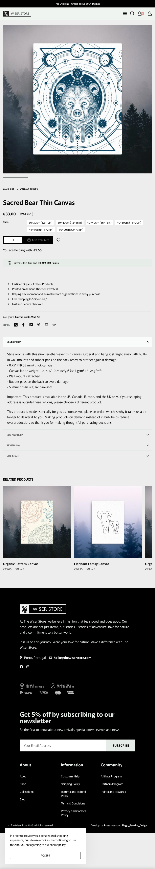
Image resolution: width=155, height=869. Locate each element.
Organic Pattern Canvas (20, 563)
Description (14, 341)
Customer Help (70, 776)
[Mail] (46, 325)
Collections (27, 791)
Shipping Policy (70, 784)
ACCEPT (45, 855)
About (23, 776)
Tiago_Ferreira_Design (134, 825)
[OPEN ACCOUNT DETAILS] (150, 13)
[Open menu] (125, 13)
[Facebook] (21, 666)
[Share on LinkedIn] (31, 325)
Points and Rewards (113, 791)
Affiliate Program (111, 776)
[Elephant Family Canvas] (108, 522)
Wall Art (8, 189)
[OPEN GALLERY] (77, 99)
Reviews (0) (13, 445)
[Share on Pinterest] (39, 325)
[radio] (40, 222)
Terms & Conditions (73, 803)
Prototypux (110, 825)
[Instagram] (27, 666)
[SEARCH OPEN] (132, 13)
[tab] (77, 342)
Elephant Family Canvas (91, 563)
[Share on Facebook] (23, 325)
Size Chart (13, 455)
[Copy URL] (54, 325)
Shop (23, 784)
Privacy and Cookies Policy (73, 813)
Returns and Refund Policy (73, 793)
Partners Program (112, 784)
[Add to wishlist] (58, 240)
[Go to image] (15, 177)
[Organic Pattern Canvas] (37, 522)
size (5, 221)
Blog (22, 799)
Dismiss (96, 3)
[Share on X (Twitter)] (16, 325)
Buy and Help (15, 434)
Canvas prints (29, 189)
